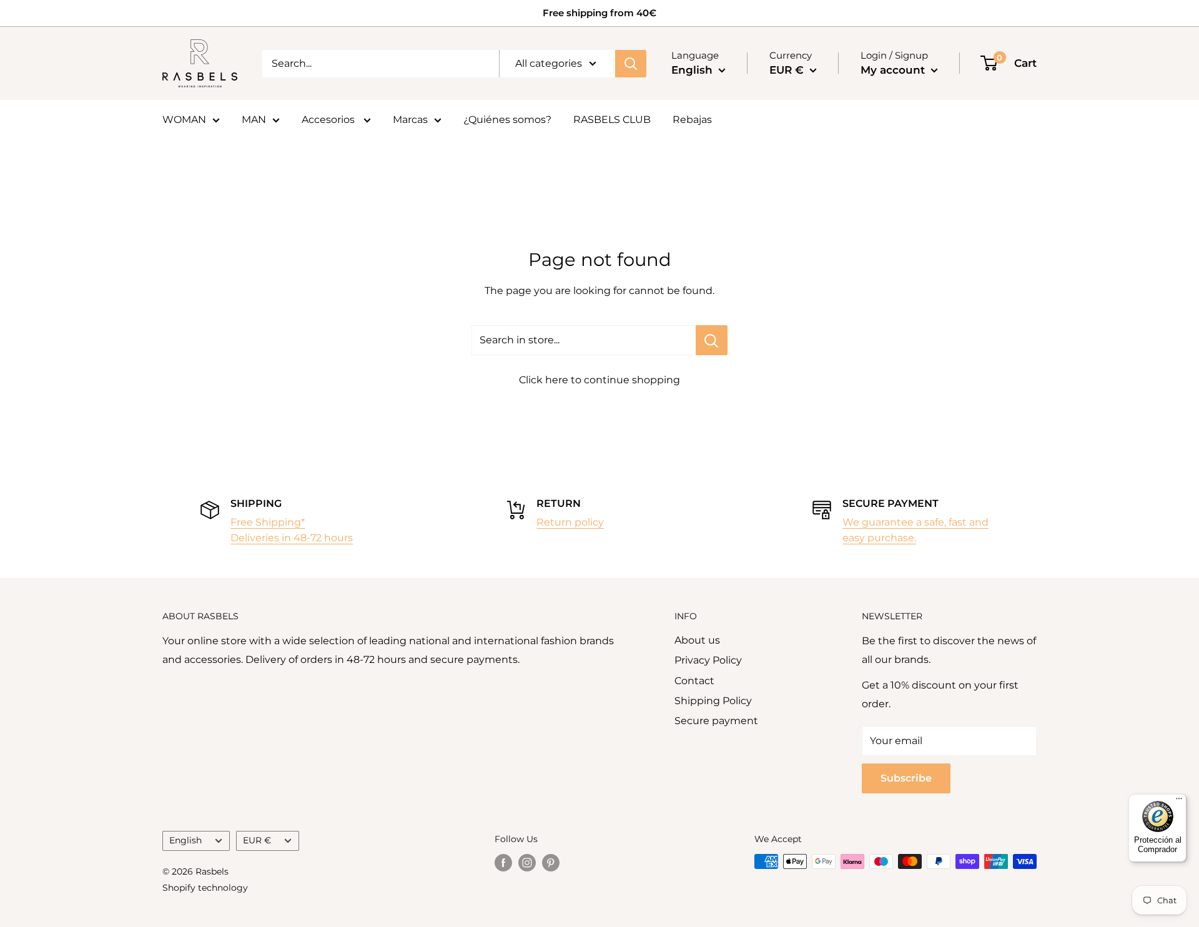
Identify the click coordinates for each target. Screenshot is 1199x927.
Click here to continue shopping (599, 380)
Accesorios (329, 119)
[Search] (630, 63)
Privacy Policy (708, 660)
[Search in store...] (712, 340)
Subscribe (906, 778)
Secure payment (716, 721)
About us (697, 640)
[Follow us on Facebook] (503, 862)
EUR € (257, 840)
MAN (254, 119)
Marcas (410, 119)
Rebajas (692, 119)
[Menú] (1179, 801)
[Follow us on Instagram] (527, 862)
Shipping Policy (713, 701)
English (185, 840)
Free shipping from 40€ (599, 13)
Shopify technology (205, 887)
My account (894, 70)
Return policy (570, 522)
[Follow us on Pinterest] (551, 862)
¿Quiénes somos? (507, 119)
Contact (694, 681)
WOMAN (184, 119)
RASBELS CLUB (612, 119)
